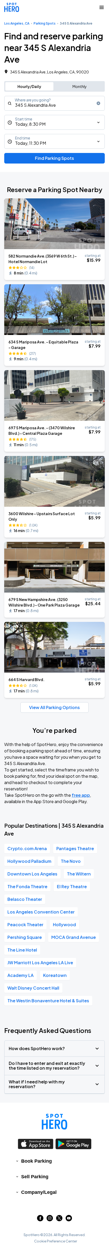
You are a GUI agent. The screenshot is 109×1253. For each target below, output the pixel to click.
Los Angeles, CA (16, 23)
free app (81, 795)
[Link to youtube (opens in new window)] (69, 1219)
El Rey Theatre (72, 886)
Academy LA (20, 975)
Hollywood (64, 924)
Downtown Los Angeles (32, 874)
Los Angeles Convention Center (41, 912)
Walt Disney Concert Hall (33, 988)
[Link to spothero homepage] (54, 1121)
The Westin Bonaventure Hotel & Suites (48, 1000)
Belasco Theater (24, 899)
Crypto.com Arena (27, 848)
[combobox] (54, 103)
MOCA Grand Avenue (73, 937)
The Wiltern (79, 874)
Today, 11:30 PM (30, 143)
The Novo (71, 861)
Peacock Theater (25, 924)
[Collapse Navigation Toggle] (101, 7)
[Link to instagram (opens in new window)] (50, 1219)
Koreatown (55, 975)
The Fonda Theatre (27, 886)
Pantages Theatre (75, 848)
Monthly (79, 86)
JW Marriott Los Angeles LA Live (40, 962)
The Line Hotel (22, 950)
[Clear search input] (98, 103)
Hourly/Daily (29, 86)
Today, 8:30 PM (30, 124)
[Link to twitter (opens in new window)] (59, 1219)
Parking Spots (45, 23)
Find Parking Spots (54, 158)
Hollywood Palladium (29, 861)
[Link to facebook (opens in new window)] (40, 1219)
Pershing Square (24, 937)
